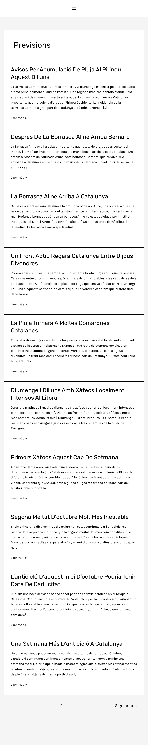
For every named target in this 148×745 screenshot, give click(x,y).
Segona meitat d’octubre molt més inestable (70, 516)
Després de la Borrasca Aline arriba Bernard (70, 136)
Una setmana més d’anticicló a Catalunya (67, 643)
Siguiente (126, 705)
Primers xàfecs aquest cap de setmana (64, 457)
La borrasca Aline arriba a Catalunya (59, 196)
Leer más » (19, 117)
